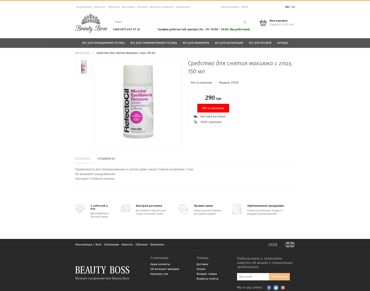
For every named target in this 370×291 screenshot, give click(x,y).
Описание (82, 158)
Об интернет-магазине (164, 269)
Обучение (114, 7)
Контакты (183, 7)
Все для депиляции (229, 43)
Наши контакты (160, 264)
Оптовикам (84, 7)
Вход (245, 7)
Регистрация (229, 7)
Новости (100, 7)
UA (293, 7)
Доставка (128, 7)
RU (287, 7)
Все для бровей (260, 43)
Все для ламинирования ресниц (153, 43)
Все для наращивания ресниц (103, 43)
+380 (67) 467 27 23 (126, 29)
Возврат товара (207, 274)
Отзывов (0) (106, 158)
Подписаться (279, 276)
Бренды (282, 43)
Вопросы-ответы (162, 7)
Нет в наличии (213, 108)
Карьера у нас (159, 274)
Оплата (142, 7)
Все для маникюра (196, 43)
